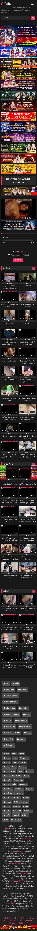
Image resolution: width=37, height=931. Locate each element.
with (14, 771)
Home (8, 918)
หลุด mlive (24, 873)
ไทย (7, 819)
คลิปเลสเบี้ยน (10, 708)
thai (15, 767)
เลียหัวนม (18, 811)
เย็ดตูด (28, 733)
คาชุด (27, 714)
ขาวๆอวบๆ (16, 775)
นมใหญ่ (8, 797)
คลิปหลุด (23, 689)
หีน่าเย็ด (8, 802)
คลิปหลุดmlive (27, 838)
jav (7, 683)
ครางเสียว (19, 780)
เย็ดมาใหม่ (9, 739)
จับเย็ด (7, 4)
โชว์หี (25, 815)
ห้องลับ (8, 811)
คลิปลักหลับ (10, 689)
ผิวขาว (18, 797)
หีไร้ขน (17, 806)
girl (16, 758)
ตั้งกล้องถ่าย (9, 793)
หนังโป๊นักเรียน (22, 720)
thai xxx (23, 767)
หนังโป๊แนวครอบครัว (13, 733)
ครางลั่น (8, 780)
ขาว (7, 775)
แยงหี (17, 815)
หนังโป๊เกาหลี (10, 726)
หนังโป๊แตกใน (25, 726)
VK (6, 771)
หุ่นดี (26, 806)
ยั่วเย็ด (27, 797)
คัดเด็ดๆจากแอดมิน (12, 714)
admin (22, 251)
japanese (25, 758)
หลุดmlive (17, 851)
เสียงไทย (29, 811)
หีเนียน (8, 806)
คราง (27, 775)
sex (24, 762)
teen (7, 767)
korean (8, 762)
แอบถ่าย (22, 739)
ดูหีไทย (30, 789)
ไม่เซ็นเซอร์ (17, 819)
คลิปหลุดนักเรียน (11, 702)
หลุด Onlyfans (20, 881)
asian (7, 753)
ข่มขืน (17, 683)
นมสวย (20, 793)
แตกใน (8, 815)
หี (15, 918)
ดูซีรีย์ (13, 904)
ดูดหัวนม (20, 789)
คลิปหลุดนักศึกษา (11, 695)
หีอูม (25, 802)
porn (16, 762)
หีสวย (17, 802)
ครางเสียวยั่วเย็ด (11, 784)
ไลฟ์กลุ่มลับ (9, 745)
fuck (22, 753)
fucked (8, 758)
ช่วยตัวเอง (9, 789)
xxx (21, 771)
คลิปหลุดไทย (16, 863)
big (15, 753)
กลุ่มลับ (30, 771)
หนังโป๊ (19, 260)
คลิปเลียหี (24, 708)
